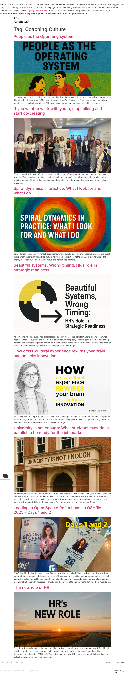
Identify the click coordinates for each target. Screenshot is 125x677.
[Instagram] (7, 662)
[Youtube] (17, 662)
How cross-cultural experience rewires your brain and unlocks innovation (59, 353)
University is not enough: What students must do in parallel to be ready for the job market (61, 430)
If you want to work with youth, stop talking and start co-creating (58, 111)
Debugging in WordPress (35, 10)
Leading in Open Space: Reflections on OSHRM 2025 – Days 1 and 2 (58, 510)
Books (108, 662)
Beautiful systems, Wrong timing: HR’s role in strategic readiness (55, 267)
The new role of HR (31, 587)
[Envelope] (22, 662)
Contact (120, 662)
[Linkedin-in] (12, 662)
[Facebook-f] (2, 662)
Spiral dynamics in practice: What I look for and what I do (57, 190)
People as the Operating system (43, 36)
